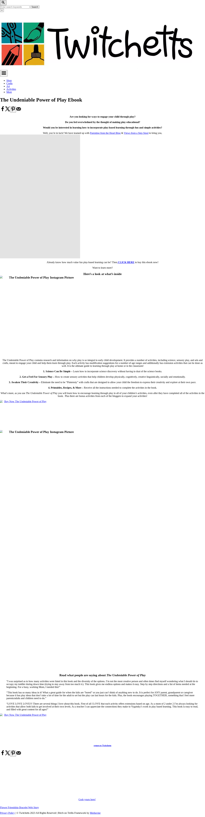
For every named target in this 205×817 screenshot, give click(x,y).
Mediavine (95, 813)
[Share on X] (7, 111)
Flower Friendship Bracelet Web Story (19, 807)
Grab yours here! (87, 799)
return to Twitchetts (102, 745)
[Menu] (4, 73)
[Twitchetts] (96, 68)
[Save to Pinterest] (13, 109)
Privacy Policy (7, 813)
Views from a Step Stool (136, 133)
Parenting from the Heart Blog (105, 133)
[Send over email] (18, 111)
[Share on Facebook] (2, 111)
